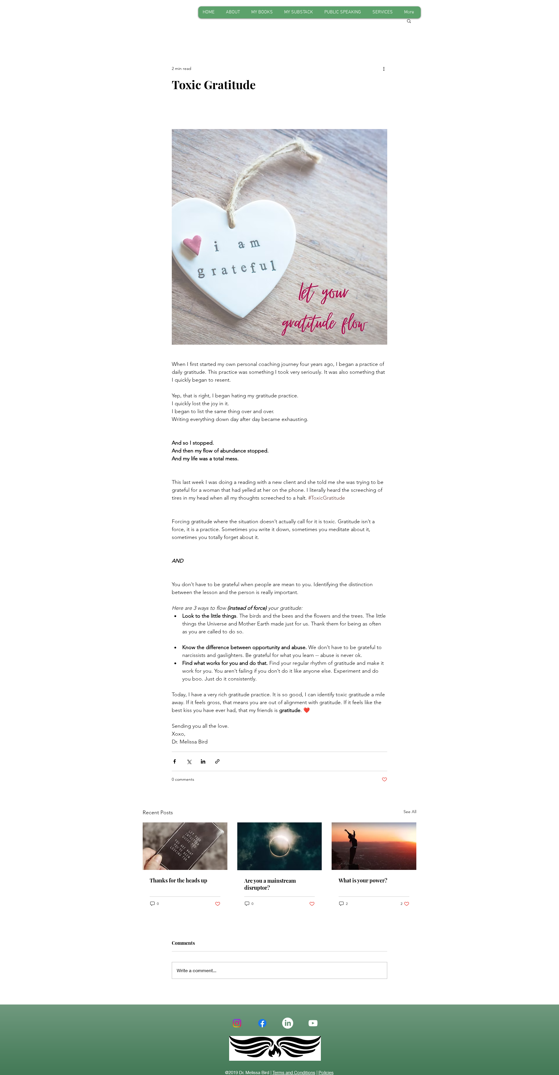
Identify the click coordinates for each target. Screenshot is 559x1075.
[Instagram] (237, 1023)
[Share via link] (217, 761)
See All (410, 811)
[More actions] (383, 68)
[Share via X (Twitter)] (189, 761)
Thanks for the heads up (178, 880)
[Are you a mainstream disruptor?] (279, 846)
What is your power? (363, 880)
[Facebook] (262, 1023)
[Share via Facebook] (174, 761)
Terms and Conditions (294, 1072)
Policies (326, 1072)
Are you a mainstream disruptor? (270, 884)
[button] (409, 20)
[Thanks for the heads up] (185, 846)
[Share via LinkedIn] (203, 761)
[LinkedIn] (287, 1023)
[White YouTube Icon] (313, 1023)
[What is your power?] (374, 846)
